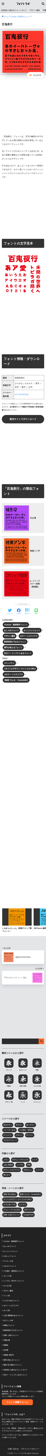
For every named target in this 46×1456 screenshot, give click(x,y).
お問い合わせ (13, 1449)
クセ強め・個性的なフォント (13, 1271)
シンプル (20, 1165)
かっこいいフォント (32, 630)
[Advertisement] (23, 105)
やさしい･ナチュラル (20, 1160)
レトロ (34, 1160)
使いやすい (30, 1125)
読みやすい (7, 1125)
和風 (29, 1165)
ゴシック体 (7, 1276)
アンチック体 (8, 1261)
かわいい (19, 1135)
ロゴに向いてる (9, 1204)
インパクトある (9, 1130)
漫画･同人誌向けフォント (12, 1365)
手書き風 (6, 1340)
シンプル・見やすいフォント (13, 1281)
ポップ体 (6, 1310)
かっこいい (7, 1135)
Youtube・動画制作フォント (16, 625)
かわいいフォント (9, 1256)
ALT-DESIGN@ (21, 394)
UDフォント (29, 1210)
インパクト (10, 663)
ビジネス (22, 1204)
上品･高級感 (8, 1165)
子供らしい (27, 1170)
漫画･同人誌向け (9, 1194)
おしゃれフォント (11, 630)
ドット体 (6, 1296)
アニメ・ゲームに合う (12, 1210)
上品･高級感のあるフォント (13, 1315)
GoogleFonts (28, 1215)
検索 (41, 1041)
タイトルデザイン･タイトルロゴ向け (20, 669)
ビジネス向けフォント (11, 1301)
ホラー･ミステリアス (29, 636)
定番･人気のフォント (11, 1215)
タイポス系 (7, 1286)
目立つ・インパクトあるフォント (18, 653)
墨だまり (6, 1175)
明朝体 (5, 1345)
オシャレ (29, 1135)
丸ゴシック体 (8, 1320)
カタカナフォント (10, 1140)
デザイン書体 (35, 10)
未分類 (5, 1350)
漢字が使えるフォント (13, 647)
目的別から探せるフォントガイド (14, 10)
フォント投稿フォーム (17, 1402)
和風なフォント (9, 1325)
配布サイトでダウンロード (23, 419)
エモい (6, 1160)
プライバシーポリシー (30, 1449)
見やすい (19, 1125)
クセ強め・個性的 (26, 1130)
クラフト (39, 1170)
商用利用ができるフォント (15, 642)
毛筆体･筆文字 (8, 1355)
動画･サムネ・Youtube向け (16, 680)
